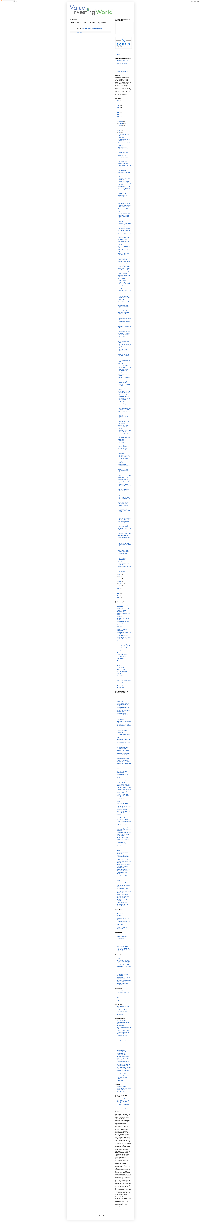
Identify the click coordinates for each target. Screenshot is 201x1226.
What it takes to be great (122, 894)
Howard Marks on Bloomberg (122, 452)
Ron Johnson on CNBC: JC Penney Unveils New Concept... (124, 144)
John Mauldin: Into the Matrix (124, 541)
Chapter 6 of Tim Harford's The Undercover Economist (124, 136)
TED (118, 660)
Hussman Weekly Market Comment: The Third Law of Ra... (124, 427)
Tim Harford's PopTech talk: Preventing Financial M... (124, 392)
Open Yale (119, 673)
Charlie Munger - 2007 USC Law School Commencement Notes (124, 633)
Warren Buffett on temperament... (121, 718)
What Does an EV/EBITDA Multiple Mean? (122, 1036)
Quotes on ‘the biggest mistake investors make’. (124, 764)
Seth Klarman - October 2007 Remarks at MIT (123, 1014)
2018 (118, 105)
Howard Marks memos (122, 990)
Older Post (108, 36)
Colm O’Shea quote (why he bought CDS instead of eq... (124, 346)
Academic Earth (120, 667)
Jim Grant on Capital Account (124, 433)
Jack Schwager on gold (123, 310)
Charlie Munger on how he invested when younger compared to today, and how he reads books (123, 709)
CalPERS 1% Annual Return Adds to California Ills (124, 395)
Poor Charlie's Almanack (122, 635)
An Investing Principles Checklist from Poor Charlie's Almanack (124, 638)
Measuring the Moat (121, 1020)
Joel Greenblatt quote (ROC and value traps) (124, 399)
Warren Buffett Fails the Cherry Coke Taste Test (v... (124, 366)
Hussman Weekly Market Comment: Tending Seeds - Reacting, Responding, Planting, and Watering (124, 890)
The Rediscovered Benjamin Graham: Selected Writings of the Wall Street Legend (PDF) (123, 962)
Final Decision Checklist (122, 730)
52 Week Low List (121, 658)
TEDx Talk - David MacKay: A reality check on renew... (124, 189)
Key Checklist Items (121, 729)
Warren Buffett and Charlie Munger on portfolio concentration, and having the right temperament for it (123, 1063)
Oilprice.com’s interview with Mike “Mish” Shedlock (124, 206)
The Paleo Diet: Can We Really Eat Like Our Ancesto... (123, 491)
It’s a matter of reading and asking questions (123, 867)
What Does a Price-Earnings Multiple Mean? (123, 1033)
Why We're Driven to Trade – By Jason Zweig (124, 276)
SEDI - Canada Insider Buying (123, 652)
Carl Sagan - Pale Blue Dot (122, 902)
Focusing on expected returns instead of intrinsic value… (123, 754)
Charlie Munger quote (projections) (123, 571)
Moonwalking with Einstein (123, 758)
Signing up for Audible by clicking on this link (122, 64)
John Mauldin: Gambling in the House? (124, 179)
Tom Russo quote (121, 767)
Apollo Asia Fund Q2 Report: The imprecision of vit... (124, 409)
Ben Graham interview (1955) (123, 964)
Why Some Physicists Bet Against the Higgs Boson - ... (124, 356)
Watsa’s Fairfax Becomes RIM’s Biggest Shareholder (123, 255)
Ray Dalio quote (121, 211)
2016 (118, 110)
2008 (118, 595)
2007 (118, 597)
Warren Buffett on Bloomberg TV (122, 440)
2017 (118, 107)
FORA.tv (118, 679)
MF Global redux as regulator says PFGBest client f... (124, 510)
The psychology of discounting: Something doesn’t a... (124, 466)
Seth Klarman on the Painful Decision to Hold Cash (124, 334)
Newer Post (72, 36)
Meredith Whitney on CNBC (124, 213)
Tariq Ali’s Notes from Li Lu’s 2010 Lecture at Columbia (123, 870)
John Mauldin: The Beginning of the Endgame (124, 431)
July (119, 132)
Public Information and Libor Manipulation (124, 567)
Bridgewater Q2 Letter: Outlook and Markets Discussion (123, 307)
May (119, 576)
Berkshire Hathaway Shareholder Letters (121, 611)
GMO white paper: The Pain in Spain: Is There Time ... (124, 445)
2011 (118, 588)
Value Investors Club (121, 656)
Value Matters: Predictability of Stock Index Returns (124, 224)
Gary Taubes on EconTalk (123, 423)
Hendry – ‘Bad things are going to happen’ (123, 382)
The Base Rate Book (121, 1025)
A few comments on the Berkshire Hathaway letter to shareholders (123, 1079)
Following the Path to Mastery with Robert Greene (123, 897)
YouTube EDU (120, 675)
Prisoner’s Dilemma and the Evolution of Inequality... (124, 519)
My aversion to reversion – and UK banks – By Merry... (124, 522)
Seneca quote (121, 294)
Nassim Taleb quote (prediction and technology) (122, 558)
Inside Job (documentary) (123, 535)
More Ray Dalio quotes (123, 163)
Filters (118, 756)
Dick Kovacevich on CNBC (123, 201)
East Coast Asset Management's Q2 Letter (124, 330)
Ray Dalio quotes (122, 176)
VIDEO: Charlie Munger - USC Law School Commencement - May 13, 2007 (123, 918)
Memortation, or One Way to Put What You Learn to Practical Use (124, 726)
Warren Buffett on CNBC (123, 477)
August (120, 130)
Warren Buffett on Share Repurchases (122, 853)
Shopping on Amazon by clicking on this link (122, 61)
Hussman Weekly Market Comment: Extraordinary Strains (124, 287)
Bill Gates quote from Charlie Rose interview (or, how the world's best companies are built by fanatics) (123, 770)
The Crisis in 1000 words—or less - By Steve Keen (124, 272)
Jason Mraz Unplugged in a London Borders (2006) (124, 297)
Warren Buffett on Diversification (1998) (121, 1054)
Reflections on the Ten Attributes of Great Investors (124, 1028)
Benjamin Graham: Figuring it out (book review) (124, 526)
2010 (118, 591)
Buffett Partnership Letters (123, 608)
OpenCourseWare (121, 669)
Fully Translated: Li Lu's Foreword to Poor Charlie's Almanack (123, 800)
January (120, 585)
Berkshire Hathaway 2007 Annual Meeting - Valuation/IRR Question (124, 861)
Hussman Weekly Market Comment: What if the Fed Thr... (124, 545)
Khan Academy (120, 665)
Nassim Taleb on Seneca (122, 817)
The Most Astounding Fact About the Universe (122, 905)
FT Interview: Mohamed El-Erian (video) (124, 173)
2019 (118, 103)
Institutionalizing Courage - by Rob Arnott (124, 412)
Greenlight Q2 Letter (122, 239)
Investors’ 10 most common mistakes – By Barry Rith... (124, 474)
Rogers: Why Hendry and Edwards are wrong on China (124, 243)
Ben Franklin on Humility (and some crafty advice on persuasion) (123, 813)
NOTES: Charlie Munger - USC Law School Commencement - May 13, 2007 (123, 923)
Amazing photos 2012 (123, 208)
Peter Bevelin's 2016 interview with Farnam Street (123, 978)
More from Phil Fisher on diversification (122, 1059)
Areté (118, 737)
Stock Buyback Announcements (124, 649)
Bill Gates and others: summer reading (123, 449)
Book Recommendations (122, 71)
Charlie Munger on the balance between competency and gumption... (123, 704)
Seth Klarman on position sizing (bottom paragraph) (124, 1068)
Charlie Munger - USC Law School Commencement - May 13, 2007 (123, 776)
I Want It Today (121, 443)
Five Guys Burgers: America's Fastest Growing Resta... (124, 262)
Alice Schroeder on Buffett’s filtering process (123, 835)
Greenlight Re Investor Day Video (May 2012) (124, 140)
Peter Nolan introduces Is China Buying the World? (124, 436)
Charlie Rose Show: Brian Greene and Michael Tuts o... (124, 499)
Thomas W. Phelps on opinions (123, 864)
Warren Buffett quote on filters (124, 832)
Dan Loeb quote (121, 406)
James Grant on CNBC (123, 158)
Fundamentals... (120, 732)
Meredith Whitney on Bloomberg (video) (123, 161)
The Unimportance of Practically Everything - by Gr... (124, 481)
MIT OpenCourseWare (122, 671)
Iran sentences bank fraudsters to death (123, 148)
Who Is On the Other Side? (123, 1030)
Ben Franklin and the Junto (122, 809)
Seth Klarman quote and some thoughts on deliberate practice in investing (124, 829)
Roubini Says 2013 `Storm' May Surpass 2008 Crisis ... (124, 533)
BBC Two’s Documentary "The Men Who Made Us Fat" (124, 360)
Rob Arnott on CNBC (122, 155)
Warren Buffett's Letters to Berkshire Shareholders (123, 935)
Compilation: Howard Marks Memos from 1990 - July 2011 (123, 993)
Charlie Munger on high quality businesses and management (124, 785)
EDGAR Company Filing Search (123, 644)
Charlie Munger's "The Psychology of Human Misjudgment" (122, 927)
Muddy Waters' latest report (124, 339)
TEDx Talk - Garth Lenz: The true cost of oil (124, 193)
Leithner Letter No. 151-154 (124, 203)
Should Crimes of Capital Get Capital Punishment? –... (124, 166)
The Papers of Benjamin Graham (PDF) (122, 958)
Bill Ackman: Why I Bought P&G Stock (124, 342)
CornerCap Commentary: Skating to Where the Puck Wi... (124, 486)
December (120, 121)
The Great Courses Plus (122, 662)
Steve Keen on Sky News (123, 199)
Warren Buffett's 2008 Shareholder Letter (122, 876)
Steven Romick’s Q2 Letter (124, 186)
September (121, 128)
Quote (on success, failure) (123, 837)
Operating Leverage (121, 1044)
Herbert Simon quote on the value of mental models (123, 825)
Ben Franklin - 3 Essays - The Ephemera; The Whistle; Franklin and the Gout (124, 806)
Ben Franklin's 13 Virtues (122, 803)
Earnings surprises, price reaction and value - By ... (124, 236)
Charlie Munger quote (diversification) (122, 846)
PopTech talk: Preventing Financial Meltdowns (92, 28)
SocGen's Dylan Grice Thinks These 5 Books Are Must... (124, 378)
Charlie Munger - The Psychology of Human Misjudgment (122, 629)
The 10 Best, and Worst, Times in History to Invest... (124, 266)
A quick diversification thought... (124, 789)
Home (90, 36)
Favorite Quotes (120, 701)
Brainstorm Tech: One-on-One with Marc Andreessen (124, 314)
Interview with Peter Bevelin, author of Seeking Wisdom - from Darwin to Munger (123, 747)
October (120, 125)
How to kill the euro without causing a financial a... (124, 269)
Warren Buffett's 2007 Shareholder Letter (122, 873)
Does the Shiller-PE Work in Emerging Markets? (124, 259)
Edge (118, 664)
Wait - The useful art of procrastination (123, 170)
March (120, 581)
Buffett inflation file (121, 938)
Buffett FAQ (119, 616)
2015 (118, 112)
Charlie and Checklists (122, 779)
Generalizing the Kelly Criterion (124, 787)
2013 (118, 116)
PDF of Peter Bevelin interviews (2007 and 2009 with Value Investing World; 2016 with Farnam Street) (124, 982)
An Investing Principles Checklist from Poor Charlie (124, 781)
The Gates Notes (120, 687)
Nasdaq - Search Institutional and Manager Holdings (123, 646)
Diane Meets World (121, 695)
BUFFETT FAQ (120, 940)
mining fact (120, 514)
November (120, 123)
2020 (118, 100)
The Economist (120, 685)
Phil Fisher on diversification (123, 1056)
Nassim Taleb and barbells (122, 816)
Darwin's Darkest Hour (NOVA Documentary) (123, 551)
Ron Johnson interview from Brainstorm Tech (124, 327)
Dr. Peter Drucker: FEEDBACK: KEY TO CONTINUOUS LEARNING (124, 761)
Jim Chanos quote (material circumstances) (124, 538)
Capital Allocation (121, 1039)
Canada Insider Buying (122, 654)
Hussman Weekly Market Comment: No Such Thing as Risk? (124, 183)
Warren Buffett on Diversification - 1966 (121, 843)
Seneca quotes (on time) (122, 819)
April (119, 578)
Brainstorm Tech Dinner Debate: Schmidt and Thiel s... (124, 318)
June (119, 574)
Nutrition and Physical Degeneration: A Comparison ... (123, 371)
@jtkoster (119, 54)
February (120, 583)
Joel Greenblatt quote (123, 401)
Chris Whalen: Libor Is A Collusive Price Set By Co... (124, 456)
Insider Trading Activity (122, 651)
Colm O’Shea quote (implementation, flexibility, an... (122, 351)
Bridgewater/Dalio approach (124, 234)
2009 (118, 593)
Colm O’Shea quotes (122, 363)
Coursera (119, 684)
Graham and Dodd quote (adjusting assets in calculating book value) (123, 796)
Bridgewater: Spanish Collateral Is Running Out (124, 196)
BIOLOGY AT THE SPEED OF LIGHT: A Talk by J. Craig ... (124, 283)
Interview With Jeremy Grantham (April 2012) (123, 420)
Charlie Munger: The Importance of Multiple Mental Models (123, 715)
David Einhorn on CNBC (123, 516)
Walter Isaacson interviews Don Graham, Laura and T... (124, 323)
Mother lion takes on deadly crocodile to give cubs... (124, 227)
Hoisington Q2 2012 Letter (124, 337)
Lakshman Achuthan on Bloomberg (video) (123, 503)
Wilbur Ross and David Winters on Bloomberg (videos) (124, 471)
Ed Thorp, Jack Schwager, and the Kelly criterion (123, 792)
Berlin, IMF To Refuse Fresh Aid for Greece (124, 279)
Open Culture (120, 677)
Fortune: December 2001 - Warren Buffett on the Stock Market (123, 857)
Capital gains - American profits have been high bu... (123, 217)
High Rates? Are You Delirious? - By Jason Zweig (123, 417)
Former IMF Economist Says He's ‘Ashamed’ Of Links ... (124, 302)
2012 (118, 119)
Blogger (106, 1215)
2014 (118, 114)
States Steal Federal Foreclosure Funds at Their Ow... (123, 563)
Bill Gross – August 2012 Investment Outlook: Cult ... (124, 152)
